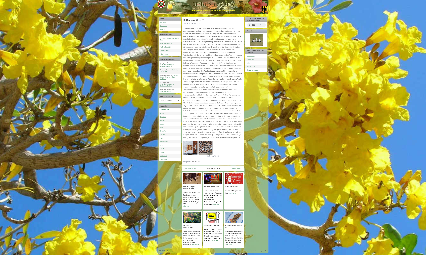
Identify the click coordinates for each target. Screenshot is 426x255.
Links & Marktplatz (252, 70)
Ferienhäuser (251, 66)
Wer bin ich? (163, 26)
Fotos (161, 127)
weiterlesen (186, 206)
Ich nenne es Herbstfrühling (188, 226)
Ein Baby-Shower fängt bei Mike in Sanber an (169, 77)
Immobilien (163, 156)
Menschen (163, 113)
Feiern (162, 149)
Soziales (162, 120)
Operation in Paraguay (211, 225)
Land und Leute (164, 110)
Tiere (161, 138)
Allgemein (163, 117)
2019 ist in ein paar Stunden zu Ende (169, 39)
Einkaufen (163, 131)
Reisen (249, 63)
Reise (161, 145)
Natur (162, 124)
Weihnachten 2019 (166, 47)
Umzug (162, 152)
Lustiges (162, 134)
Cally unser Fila (164, 51)
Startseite (163, 22)
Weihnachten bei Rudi (166, 43)
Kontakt (162, 29)
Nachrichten (164, 142)
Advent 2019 (164, 54)
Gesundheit (163, 159)
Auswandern (250, 56)
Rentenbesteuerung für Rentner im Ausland (167, 65)
